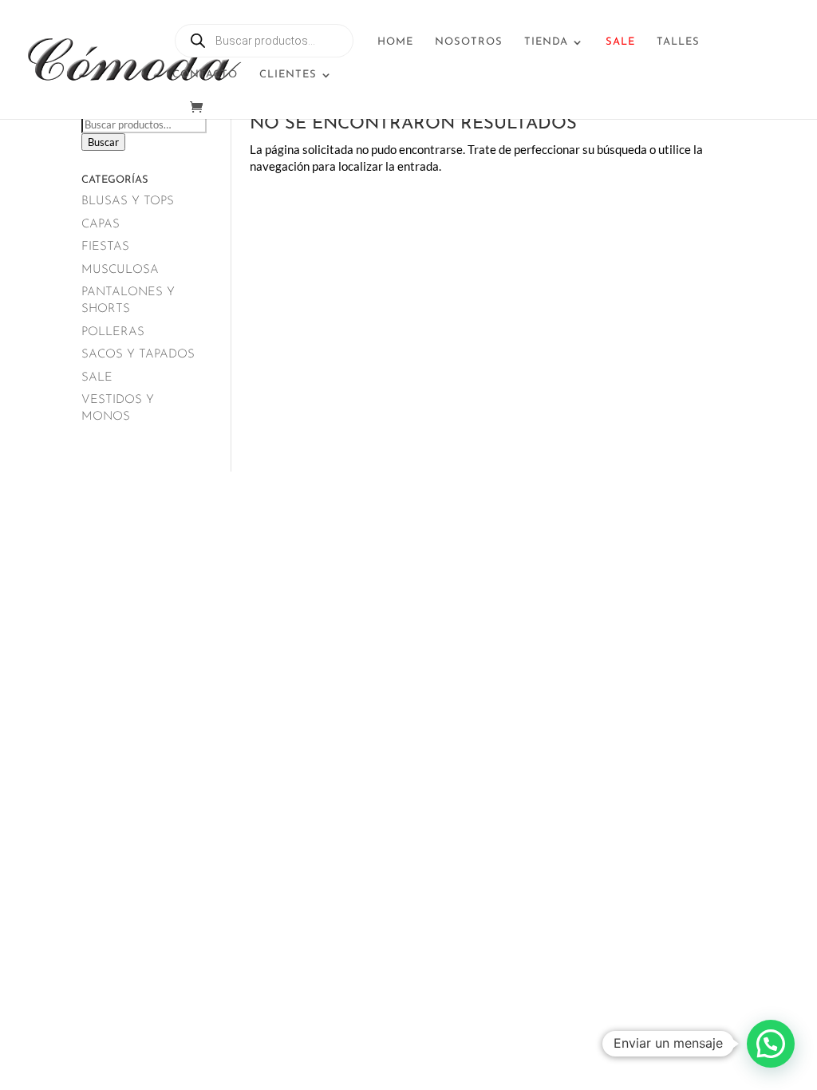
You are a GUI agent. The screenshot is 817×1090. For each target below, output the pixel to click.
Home (395, 42)
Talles (678, 42)
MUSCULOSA (120, 270)
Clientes (288, 74)
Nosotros (469, 42)
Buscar (103, 142)
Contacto (205, 74)
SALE (96, 378)
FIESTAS (105, 247)
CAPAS (100, 225)
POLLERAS (112, 332)
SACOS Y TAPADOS (138, 355)
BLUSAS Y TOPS (127, 201)
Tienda (546, 42)
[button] (771, 1044)
